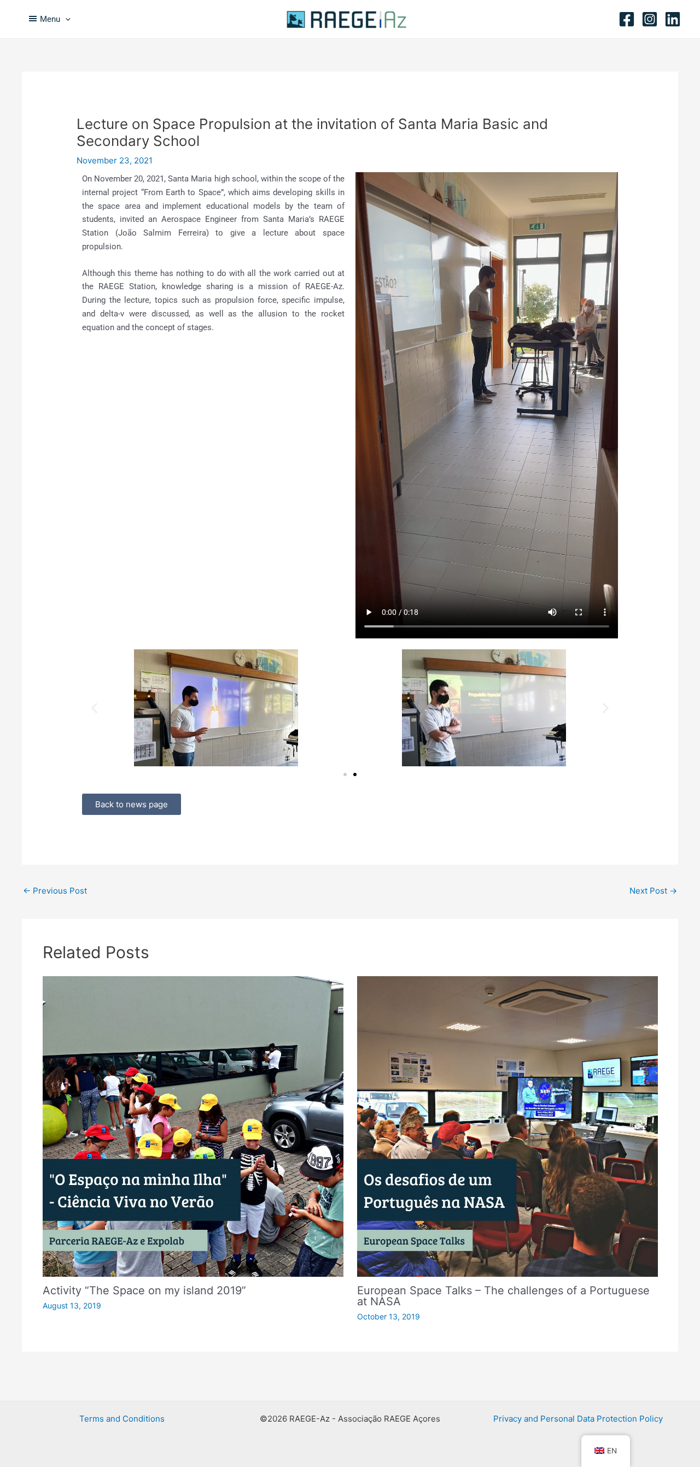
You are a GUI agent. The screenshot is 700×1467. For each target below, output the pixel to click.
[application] (65, 19)
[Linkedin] (672, 19)
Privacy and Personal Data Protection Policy (578, 1418)
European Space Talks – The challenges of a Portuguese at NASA (503, 1296)
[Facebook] (627, 19)
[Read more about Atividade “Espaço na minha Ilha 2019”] (193, 1125)
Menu (50, 19)
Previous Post (55, 890)
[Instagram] (649, 19)
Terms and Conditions (122, 1418)
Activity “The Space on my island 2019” (144, 1290)
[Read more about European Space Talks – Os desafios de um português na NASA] (507, 1125)
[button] (94, 708)
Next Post (653, 890)
